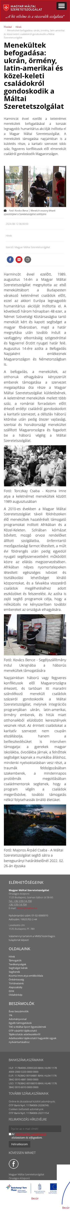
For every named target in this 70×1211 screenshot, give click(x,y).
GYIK (11, 991)
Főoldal (8, 27)
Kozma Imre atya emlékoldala (26, 975)
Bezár (35, 1198)
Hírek (18, 27)
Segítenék (14, 972)
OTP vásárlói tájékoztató (23, 1030)
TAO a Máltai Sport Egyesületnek (27, 1026)
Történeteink (16, 983)
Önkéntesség (16, 979)
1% (10, 1015)
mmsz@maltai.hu (27, 908)
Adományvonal (17, 1019)
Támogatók (15, 960)
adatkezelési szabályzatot (30, 1134)
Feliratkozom (19, 1144)
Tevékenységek (17, 964)
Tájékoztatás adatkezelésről (24, 1034)
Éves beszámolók (19, 1011)
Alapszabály (15, 987)
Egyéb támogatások (20, 1023)
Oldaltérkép (15, 994)
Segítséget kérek (18, 968)
